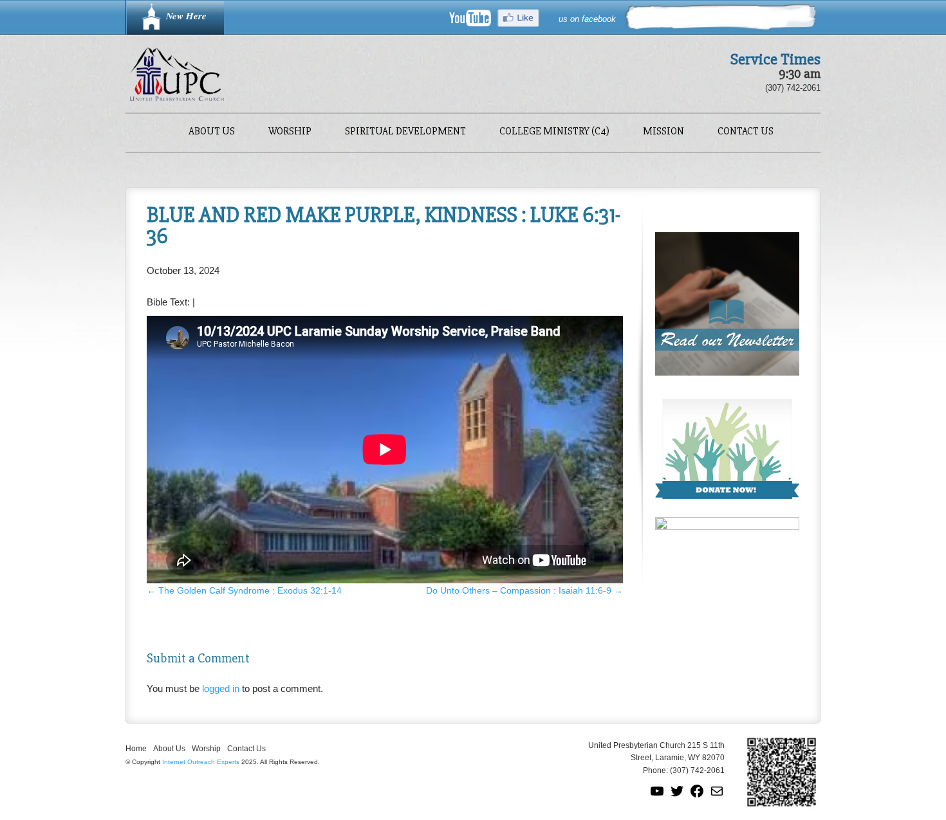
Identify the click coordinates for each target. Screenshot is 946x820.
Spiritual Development (405, 132)
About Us (212, 132)
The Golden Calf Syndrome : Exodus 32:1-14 (244, 590)
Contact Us (746, 132)
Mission (663, 132)
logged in (220, 688)
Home (136, 748)
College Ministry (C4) (554, 132)
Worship (289, 132)
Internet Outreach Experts (200, 761)
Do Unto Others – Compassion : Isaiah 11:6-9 (524, 590)
